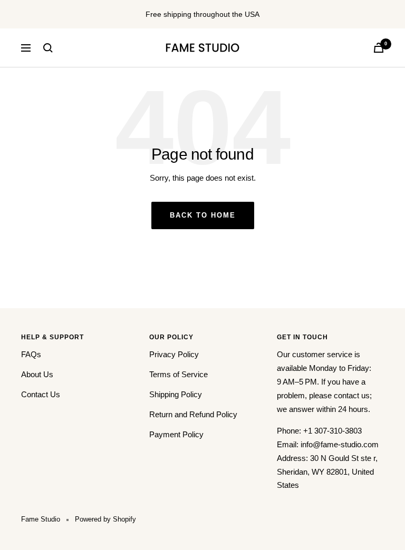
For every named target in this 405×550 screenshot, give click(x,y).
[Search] (48, 48)
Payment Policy (176, 434)
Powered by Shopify (105, 519)
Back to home (203, 215)
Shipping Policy (175, 394)
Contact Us (40, 394)
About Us (37, 374)
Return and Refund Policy (193, 414)
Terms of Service (178, 374)
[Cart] (378, 48)
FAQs (31, 354)
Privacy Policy (174, 354)
